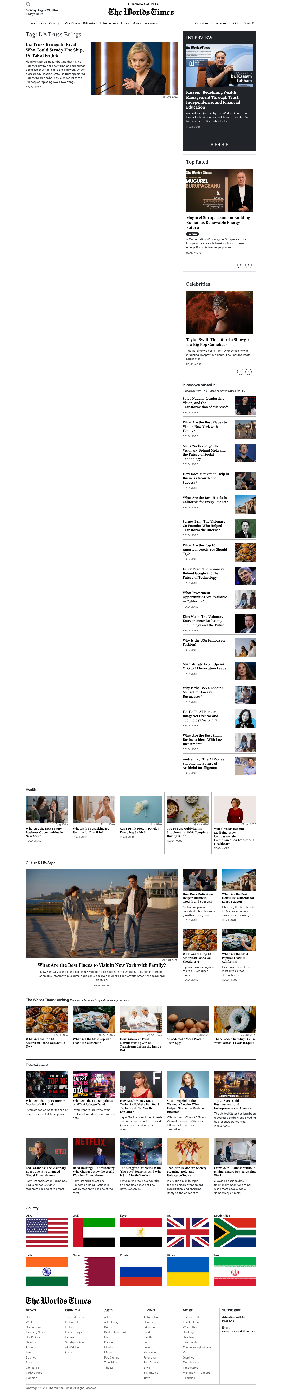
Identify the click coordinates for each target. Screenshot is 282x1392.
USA (126, 4)
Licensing (189, 1378)
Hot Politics (33, 1337)
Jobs (146, 1342)
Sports (30, 1362)
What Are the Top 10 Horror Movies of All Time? (45, 1102)
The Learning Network (197, 1347)
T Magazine (150, 1373)
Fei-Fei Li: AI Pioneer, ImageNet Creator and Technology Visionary (200, 716)
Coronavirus (33, 1327)
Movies (109, 1347)
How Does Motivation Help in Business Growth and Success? (206, 478)
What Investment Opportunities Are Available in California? (205, 597)
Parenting (149, 1357)
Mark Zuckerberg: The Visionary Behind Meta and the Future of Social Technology (204, 452)
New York (32, 1342)
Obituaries (32, 1368)
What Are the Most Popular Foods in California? (235, 958)
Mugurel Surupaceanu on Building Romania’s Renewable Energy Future (218, 222)
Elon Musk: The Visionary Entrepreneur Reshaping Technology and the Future (204, 620)
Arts (106, 1317)
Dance (108, 1342)
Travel (147, 1378)
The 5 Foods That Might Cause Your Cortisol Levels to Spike (235, 1041)
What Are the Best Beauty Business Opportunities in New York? (44, 832)
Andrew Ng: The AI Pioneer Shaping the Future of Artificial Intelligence (204, 763)
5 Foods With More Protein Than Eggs (185, 1041)
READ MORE (33, 87)
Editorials (70, 1327)
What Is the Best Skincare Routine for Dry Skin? (91, 830)
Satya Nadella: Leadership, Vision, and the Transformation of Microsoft (205, 402)
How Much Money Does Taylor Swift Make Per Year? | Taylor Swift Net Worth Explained (140, 1106)
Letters (69, 1337)
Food (146, 1332)
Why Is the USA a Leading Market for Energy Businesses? (203, 692)
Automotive (151, 1317)
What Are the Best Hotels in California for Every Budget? (205, 500)
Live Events (190, 1342)
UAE (147, 4)
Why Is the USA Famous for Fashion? (204, 642)
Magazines (201, 23)
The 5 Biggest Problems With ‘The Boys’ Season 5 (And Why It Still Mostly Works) (140, 1171)
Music (108, 1352)
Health (147, 1337)
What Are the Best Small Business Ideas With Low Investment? (203, 739)
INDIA (155, 4)
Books (108, 1327)
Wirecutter (190, 1327)
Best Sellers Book (115, 1332)
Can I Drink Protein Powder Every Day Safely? (139, 830)
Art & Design (112, 1322)
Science (31, 1357)
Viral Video (72, 1347)
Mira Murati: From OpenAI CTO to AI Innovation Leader (205, 666)
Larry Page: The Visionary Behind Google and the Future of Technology (203, 573)
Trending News (35, 1332)
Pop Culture (112, 1357)
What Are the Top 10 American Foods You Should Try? (205, 549)
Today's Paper (34, 1373)
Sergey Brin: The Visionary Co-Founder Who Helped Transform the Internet (204, 525)
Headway (189, 1337)
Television (110, 1362)
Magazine (149, 1352)
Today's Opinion (75, 1317)
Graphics (188, 1357)
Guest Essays (73, 1332)
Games (148, 1322)
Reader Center (192, 1317)
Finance (70, 1352)
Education (149, 1327)
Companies (218, 23)
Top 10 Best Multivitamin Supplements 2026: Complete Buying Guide (187, 832)
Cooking (234, 23)
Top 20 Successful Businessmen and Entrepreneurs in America (233, 1104)
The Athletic (191, 1322)
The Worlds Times (60, 1388)
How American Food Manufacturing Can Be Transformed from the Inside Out (140, 1044)
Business (31, 1347)
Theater (109, 1368)
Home (30, 1317)
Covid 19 (249, 23)
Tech (29, 1352)
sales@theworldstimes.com (239, 1331)
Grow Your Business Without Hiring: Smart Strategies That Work (235, 1171)
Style (146, 1368)
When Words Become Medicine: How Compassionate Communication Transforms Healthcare (234, 836)
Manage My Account (196, 1373)
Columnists (72, 1322)
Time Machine (192, 1362)
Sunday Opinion (75, 1342)
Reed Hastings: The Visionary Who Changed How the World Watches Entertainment (94, 1171)
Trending (31, 1378)
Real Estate (150, 1362)
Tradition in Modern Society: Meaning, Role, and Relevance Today (187, 1171)
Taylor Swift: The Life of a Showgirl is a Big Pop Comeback (218, 342)
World (29, 1322)
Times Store (190, 1368)
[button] (212, 144)
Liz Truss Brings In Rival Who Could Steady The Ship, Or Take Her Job (55, 50)
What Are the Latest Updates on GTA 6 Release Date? (93, 1102)
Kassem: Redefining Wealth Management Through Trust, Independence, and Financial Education (213, 100)
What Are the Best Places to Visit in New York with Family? (205, 426)
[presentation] (240, 265)
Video (186, 1352)
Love (146, 1347)
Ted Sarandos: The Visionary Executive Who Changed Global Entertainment (46, 1171)
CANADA (136, 4)
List (106, 1337)
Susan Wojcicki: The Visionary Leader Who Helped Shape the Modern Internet (185, 1106)
